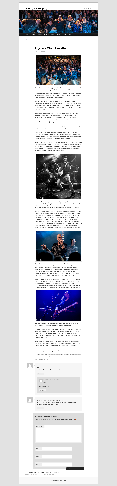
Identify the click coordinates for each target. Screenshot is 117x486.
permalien (65, 356)
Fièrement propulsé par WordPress (58, 480)
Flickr (59, 351)
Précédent (28, 39)
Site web (38, 464)
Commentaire (40, 426)
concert (50, 354)
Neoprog (65, 354)
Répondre (40, 373)
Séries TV (59, 34)
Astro (70, 34)
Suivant (90, 39)
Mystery (48, 356)
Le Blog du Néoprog (36, 8)
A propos (33, 34)
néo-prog (59, 354)
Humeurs (40, 34)
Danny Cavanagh (75, 121)
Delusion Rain (48, 95)
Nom (38, 448)
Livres (52, 34)
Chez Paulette (77, 354)
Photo (65, 34)
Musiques (46, 34)
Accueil (27, 34)
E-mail (38, 456)
